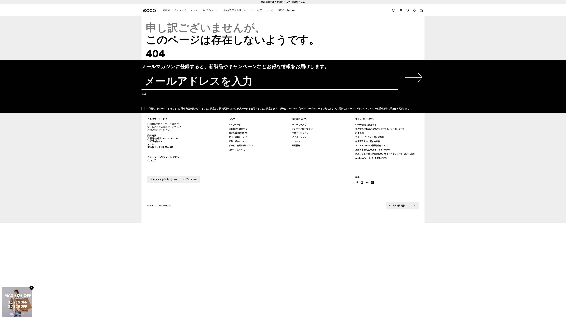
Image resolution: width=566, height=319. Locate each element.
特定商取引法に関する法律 (367, 141)
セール (269, 10)
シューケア (256, 10)
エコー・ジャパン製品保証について (371, 145)
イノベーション (299, 137)
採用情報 (296, 145)
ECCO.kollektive (286, 10)
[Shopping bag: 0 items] (421, 10)
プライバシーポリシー (308, 108)
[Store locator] (407, 10)
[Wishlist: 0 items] (414, 10)
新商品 (166, 10)
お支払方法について (238, 133)
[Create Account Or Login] (401, 10)
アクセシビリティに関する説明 (369, 137)
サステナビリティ (300, 133)
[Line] (372, 182)
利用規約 (359, 133)
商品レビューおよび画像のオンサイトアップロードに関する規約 (385, 154)
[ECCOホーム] (149, 10)
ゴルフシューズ (210, 10)
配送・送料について (238, 137)
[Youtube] (367, 182)
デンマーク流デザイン (302, 129)
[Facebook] (357, 182)
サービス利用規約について (241, 145)
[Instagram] (362, 182)
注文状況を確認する (238, 129)
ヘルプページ (235, 124)
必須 (144, 94)
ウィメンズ (180, 10)
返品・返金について (238, 141)
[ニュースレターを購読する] (413, 77)
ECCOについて (299, 124)
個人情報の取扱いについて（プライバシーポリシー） (380, 129)
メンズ (193, 10)
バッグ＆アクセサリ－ (234, 10)
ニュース (296, 141)
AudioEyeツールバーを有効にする (371, 158)
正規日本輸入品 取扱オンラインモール (373, 149)
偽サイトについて (237, 149)
